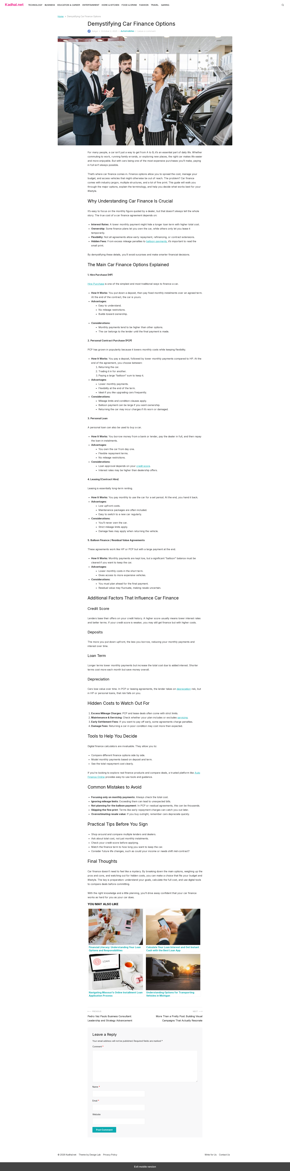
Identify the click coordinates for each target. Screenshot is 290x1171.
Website (96, 1114)
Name (96, 1086)
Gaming (165, 5)
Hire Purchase (96, 283)
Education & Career (68, 5)
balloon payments (156, 241)
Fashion (143, 5)
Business (50, 5)
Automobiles (127, 31)
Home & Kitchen (110, 5)
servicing (182, 717)
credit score (143, 465)
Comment (97, 1046)
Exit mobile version (145, 1166)
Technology (35, 5)
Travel (155, 5)
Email (95, 1100)
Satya (95, 31)
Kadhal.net (14, 4)
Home (61, 16)
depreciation (184, 688)
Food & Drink (129, 5)
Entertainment (90, 5)
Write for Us (211, 1154)
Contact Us (224, 1154)
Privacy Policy (110, 1154)
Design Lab (95, 1154)
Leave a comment (146, 31)
